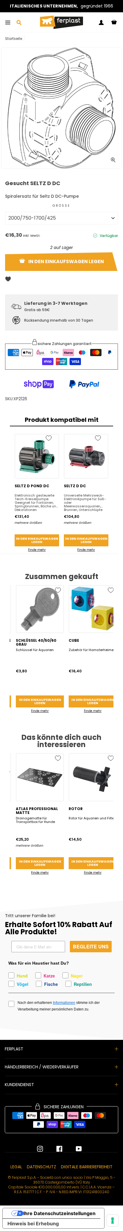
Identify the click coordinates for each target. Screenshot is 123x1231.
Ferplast (14, 1049)
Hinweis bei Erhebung (33, 1223)
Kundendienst (19, 1085)
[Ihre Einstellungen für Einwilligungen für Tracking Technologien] (112, 1220)
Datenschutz (41, 1167)
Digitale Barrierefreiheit (87, 1167)
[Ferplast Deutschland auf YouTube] (74, 1148)
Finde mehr (37, 550)
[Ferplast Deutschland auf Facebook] (54, 1148)
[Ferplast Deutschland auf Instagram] (40, 1148)
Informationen (64, 1003)
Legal (16, 1167)
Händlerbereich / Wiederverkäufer (42, 1067)
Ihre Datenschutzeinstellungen (59, 1213)
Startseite (13, 38)
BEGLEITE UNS (91, 946)
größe (62, 205)
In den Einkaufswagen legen (37, 540)
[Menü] (7, 22)
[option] (61, 6)
